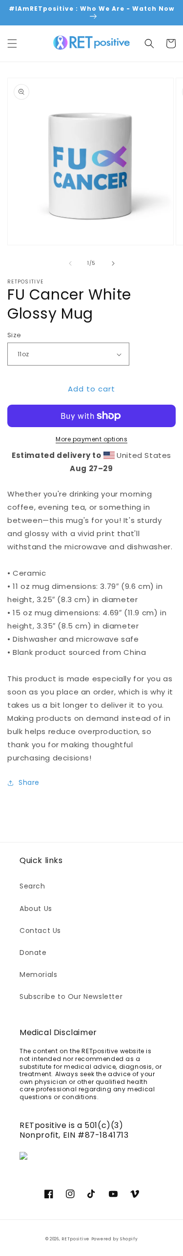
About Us (36, 908)
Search (32, 886)
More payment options (91, 439)
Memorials (38, 974)
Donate (33, 952)
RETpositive (75, 1239)
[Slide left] (70, 263)
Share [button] (29, 782)
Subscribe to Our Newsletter (71, 996)
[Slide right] (113, 263)
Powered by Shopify (114, 1239)
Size (14, 335)
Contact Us (40, 930)
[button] (12, 43)
